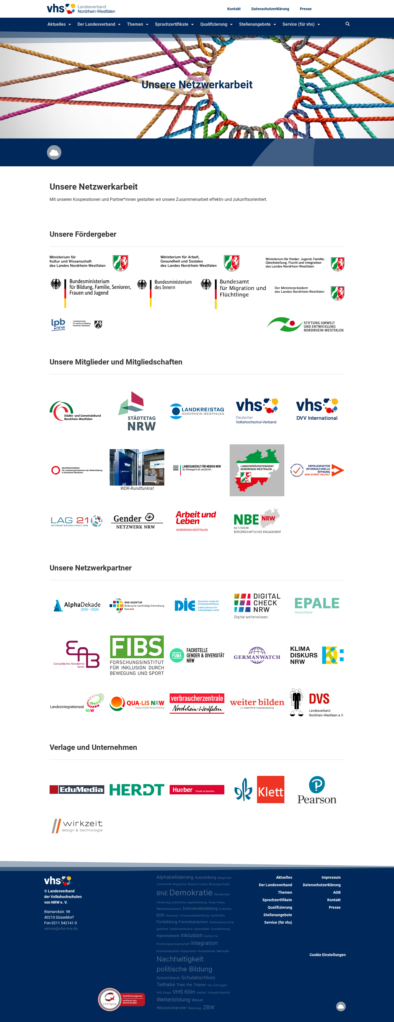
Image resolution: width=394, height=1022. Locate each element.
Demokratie (191, 892)
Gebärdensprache (221, 922)
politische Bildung (184, 969)
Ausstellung (205, 877)
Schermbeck (168, 977)
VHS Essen (164, 992)
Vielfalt (201, 992)
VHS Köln (184, 992)
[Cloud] (54, 152)
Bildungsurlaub (219, 884)
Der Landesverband (96, 24)
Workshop (195, 1008)
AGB (337, 892)
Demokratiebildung (200, 908)
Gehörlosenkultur (181, 929)
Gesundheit (202, 929)
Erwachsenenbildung (195, 915)
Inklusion (192, 935)
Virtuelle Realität (218, 992)
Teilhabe (166, 984)
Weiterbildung (173, 999)
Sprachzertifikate (171, 24)
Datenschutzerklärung (270, 9)
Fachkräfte (217, 915)
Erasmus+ (172, 915)
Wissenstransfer (172, 1007)
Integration (204, 943)
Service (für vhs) (299, 24)
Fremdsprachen (193, 921)
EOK (161, 915)
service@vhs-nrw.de (60, 928)
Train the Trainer (191, 984)
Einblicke (225, 909)
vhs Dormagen (217, 985)
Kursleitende (206, 951)
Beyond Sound (197, 884)
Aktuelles (56, 24)
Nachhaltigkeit (180, 959)
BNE (162, 893)
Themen (135, 24)
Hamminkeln (168, 935)
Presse (306, 9)
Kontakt (234, 9)
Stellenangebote (255, 24)
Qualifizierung (213, 24)
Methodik (223, 951)
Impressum (331, 877)
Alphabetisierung (175, 877)
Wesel (197, 1000)
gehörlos (162, 929)
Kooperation (188, 951)
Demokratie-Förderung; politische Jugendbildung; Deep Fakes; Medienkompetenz (194, 902)
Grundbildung (220, 929)
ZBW (208, 1007)
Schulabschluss (198, 977)
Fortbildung (167, 921)
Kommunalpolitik (168, 951)
